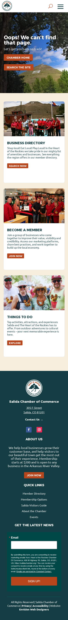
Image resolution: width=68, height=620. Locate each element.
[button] (60, 6)
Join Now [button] (34, 475)
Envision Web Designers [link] (34, 609)
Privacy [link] (26, 605)
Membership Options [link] (34, 499)
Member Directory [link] (34, 493)
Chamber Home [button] (18, 57)
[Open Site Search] (50, 6)
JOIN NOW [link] (15, 256)
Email (14, 537)
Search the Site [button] (19, 67)
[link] (7, 6)
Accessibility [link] (40, 605)
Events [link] (34, 517)
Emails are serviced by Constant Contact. (34, 571)
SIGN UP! (34, 581)
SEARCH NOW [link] (18, 166)
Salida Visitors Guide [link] (34, 505)
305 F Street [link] (34, 407)
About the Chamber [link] (34, 511)
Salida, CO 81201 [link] (34, 412)
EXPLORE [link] (15, 343)
